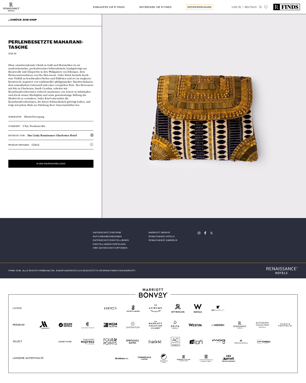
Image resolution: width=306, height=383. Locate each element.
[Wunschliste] (265, 7)
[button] (244, 7)
